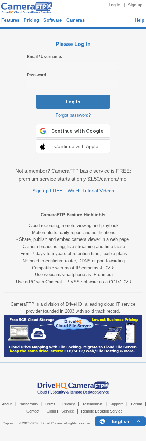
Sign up (135, 5)
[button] (73, 146)
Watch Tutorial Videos (91, 190)
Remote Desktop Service (102, 411)
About (7, 404)
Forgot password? (73, 115)
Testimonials (92, 404)
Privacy (68, 404)
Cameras (75, 20)
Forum (136, 404)
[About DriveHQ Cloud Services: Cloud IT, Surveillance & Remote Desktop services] (73, 384)
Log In (73, 101)
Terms (50, 404)
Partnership (28, 404)
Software (52, 20)
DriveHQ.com (51, 423)
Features (10, 20)
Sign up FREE (47, 190)
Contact (32, 411)
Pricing (31, 20)
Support (116, 404)
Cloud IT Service (60, 411)
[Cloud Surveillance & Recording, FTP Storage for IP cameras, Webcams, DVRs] (25, 8)
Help (139, 20)
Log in (114, 5)
